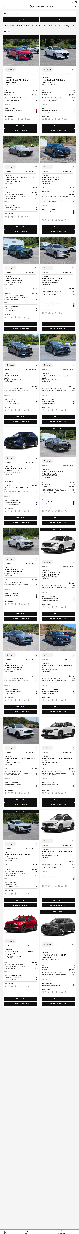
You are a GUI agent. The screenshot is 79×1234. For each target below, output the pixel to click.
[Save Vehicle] (36, 69)
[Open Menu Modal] (5, 7)
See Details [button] (21, 125)
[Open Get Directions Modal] (76, 7)
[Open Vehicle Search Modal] (76, 2)
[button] (20, 126)
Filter (59, 19)
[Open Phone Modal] (72, 2)
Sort (22, 19)
